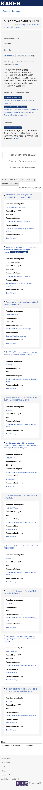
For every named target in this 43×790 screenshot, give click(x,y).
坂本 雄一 (9, 558)
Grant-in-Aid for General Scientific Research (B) (21, 472)
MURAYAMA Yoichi (12, 458)
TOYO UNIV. (10, 486)
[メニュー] (40, 3)
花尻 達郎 (22, 207)
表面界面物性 (23, 109)
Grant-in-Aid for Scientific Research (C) (18, 221)
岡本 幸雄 (9, 365)
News (3, 771)
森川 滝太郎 (10, 604)
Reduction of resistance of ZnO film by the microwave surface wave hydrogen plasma (21, 249)
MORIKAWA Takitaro (12, 508)
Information (5, 759)
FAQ (3, 767)
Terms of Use (6, 775)
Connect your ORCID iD (26, 24)
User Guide (5, 763)
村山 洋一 (9, 701)
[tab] (22, 155)
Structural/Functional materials (15, 115)
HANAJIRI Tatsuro (12, 207)
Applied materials (10, 109)
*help (37, 24)
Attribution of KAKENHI (10, 779)
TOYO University (11, 680)
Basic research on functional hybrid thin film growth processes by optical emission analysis (19, 638)
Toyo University (11, 238)
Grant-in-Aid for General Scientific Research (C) (21, 522)
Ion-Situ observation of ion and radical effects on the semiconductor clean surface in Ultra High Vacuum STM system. (21, 445)
